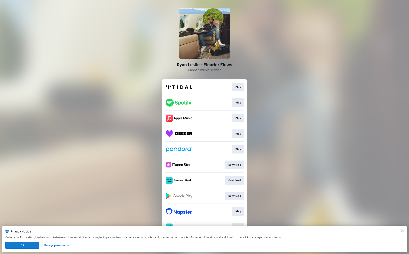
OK (22, 245)
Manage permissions (56, 245)
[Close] (402, 230)
